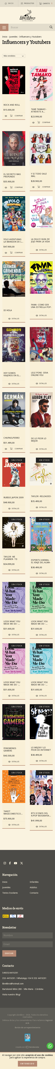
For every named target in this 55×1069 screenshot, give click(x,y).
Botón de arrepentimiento (27, 1028)
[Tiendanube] (27, 1047)
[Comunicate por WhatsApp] (50, 1046)
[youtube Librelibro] (15, 863)
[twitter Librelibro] (21, 863)
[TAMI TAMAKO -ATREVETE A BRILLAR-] (33, 122)
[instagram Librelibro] (4, 863)
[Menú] (4, 27)
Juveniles (13, 37)
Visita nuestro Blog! (11, 994)
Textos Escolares (10, 893)
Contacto (34, 893)
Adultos (33, 887)
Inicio (4, 37)
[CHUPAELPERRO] (6, 449)
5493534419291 (10, 973)
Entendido (27, 1064)
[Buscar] (51, 27)
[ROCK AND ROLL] (6, 116)
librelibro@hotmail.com (13, 983)
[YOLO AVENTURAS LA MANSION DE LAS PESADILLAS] (6, 252)
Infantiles (34, 882)
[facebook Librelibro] (10, 863)
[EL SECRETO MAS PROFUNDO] (6, 187)
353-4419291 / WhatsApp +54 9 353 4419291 (24, 978)
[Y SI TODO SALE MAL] (33, 187)
